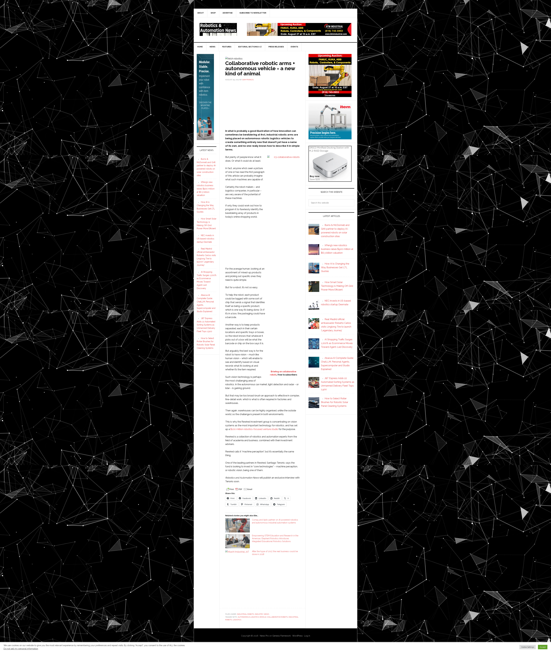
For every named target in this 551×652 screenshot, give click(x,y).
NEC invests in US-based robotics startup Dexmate (205, 238)
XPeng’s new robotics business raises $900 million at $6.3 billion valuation (206, 188)
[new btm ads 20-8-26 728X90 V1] (299, 34)
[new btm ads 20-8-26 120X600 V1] (205, 139)
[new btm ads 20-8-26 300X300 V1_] (330, 95)
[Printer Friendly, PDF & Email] (239, 489)
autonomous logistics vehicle (252, 617)
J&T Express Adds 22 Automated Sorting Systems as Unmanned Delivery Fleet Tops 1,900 (206, 325)
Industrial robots (245, 614)
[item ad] (330, 138)
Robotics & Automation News (218, 29)
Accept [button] (543, 647)
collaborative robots (277, 617)
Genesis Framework (281, 636)
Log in (307, 636)
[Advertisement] (262, 105)
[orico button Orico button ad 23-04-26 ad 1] (330, 180)
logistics (237, 620)
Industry (259, 614)
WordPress (297, 636)
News (266, 614)
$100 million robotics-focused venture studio (254, 429)
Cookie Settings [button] (527, 647)
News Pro (264, 636)
